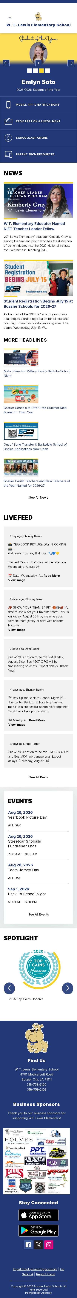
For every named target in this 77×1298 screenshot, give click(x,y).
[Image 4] (47, 70)
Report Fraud (45, 1274)
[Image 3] (41, 70)
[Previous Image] (6, 63)
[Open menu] (9, 18)
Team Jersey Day (24, 870)
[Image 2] (35, 70)
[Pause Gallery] (38, 63)
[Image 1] (29, 70)
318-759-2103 (36, 1089)
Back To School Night (28, 894)
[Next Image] (70, 63)
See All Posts (38, 777)
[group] (38, 977)
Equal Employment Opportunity (35, 1269)
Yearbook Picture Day (28, 817)
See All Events (38, 914)
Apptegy (46, 1292)
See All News (38, 497)
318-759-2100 (36, 1084)
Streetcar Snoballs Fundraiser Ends (24, 844)
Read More (52, 575)
